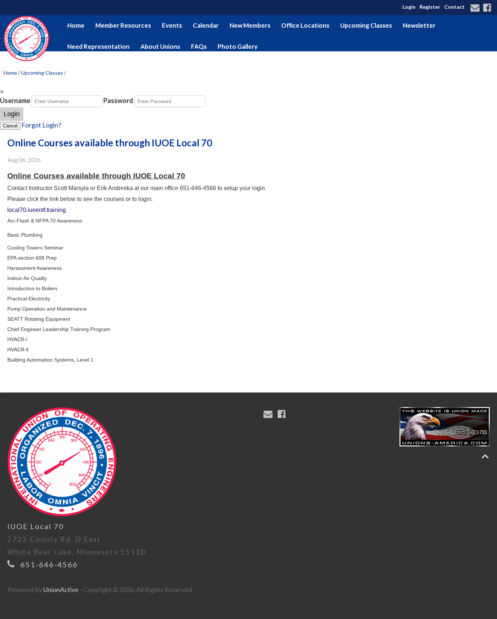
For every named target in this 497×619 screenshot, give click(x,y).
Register (430, 7)
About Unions (160, 46)
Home (75, 25)
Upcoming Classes (366, 25)
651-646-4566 (49, 564)
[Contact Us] (476, 8)
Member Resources (123, 25)
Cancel (10, 126)
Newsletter (419, 25)
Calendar (206, 25)
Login (409, 7)
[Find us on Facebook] (488, 8)
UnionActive (61, 590)
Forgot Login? (41, 125)
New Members (250, 25)
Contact (454, 7)
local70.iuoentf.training (36, 210)
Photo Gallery (238, 46)
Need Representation (98, 46)
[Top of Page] (485, 456)
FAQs (199, 46)
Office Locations (305, 25)
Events (172, 25)
